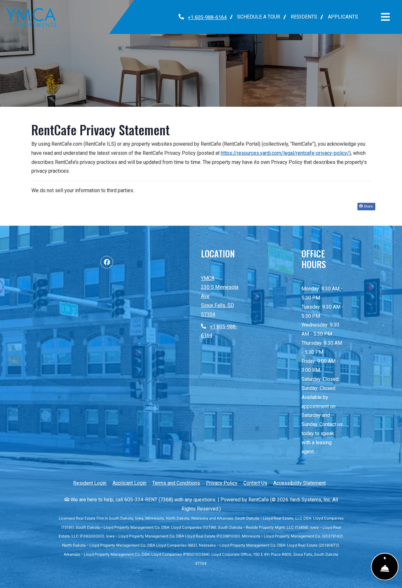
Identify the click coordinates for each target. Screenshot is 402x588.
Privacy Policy (221, 483)
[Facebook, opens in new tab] (106, 262)
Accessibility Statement (299, 483)
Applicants (345, 16)
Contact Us (255, 483)
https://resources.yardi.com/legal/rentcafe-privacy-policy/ (285, 153)
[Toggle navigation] (385, 17)
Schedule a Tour (258, 17)
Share (368, 205)
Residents (307, 16)
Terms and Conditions (176, 483)
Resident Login (89, 483)
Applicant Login (129, 483)
